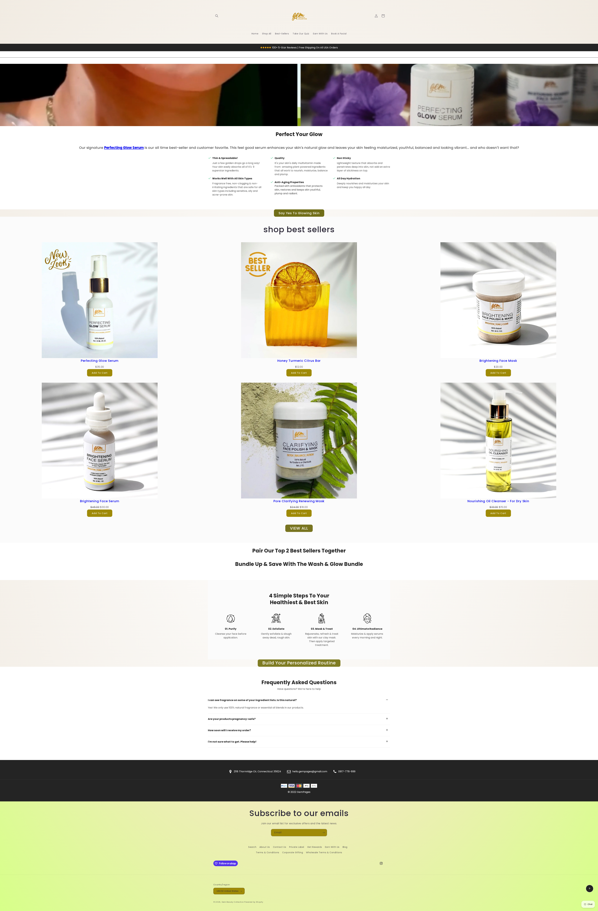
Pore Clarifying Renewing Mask (299, 501)
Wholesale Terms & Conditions (324, 852)
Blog (345, 847)
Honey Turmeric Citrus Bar (299, 361)
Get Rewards (314, 847)
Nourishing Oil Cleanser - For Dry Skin (498, 501)
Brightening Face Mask (498, 361)
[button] (216, 15)
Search (252, 847)
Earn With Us (332, 847)
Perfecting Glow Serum (124, 147)
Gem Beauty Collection (233, 902)
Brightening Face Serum (99, 501)
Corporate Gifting (292, 852)
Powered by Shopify (253, 902)
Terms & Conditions (267, 852)
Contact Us (279, 847)
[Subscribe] (323, 832)
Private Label (296, 847)
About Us (264, 847)
